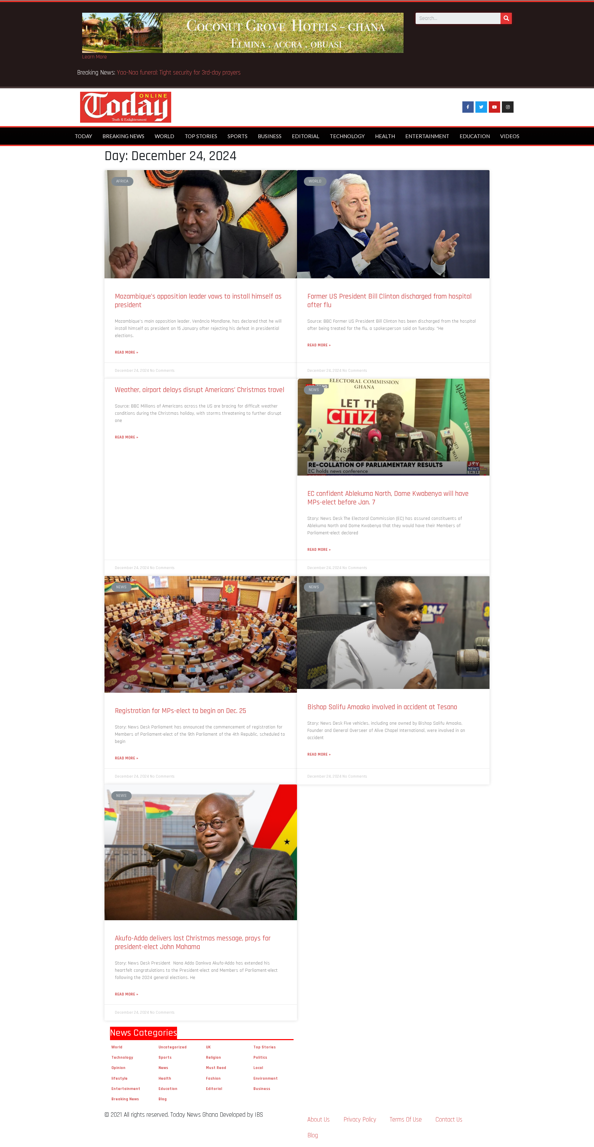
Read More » (126, 352)
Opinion (118, 1067)
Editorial (305, 136)
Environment (265, 1078)
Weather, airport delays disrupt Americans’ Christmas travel (199, 389)
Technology (347, 136)
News (163, 1067)
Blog (162, 1099)
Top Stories (201, 136)
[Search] (506, 18)
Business (270, 136)
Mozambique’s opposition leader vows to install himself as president (198, 301)
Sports (238, 136)
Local (258, 1067)
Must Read (216, 1067)
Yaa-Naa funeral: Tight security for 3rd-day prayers (179, 73)
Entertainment (427, 136)
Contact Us (449, 1120)
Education (475, 136)
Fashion (213, 1078)
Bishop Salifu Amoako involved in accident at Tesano (382, 707)
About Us (318, 1120)
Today (83, 136)
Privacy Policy (359, 1120)
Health (385, 136)
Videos (509, 136)
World (164, 136)
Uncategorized (172, 1047)
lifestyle (119, 1078)
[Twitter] (481, 107)
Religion (213, 1057)
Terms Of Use (406, 1120)
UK (208, 1047)
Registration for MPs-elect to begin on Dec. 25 (180, 710)
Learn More (94, 56)
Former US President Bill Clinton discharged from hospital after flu (389, 301)
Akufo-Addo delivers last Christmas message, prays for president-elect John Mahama (193, 942)
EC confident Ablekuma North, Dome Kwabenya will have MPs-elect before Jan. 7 (388, 498)
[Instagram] (508, 107)
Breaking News (123, 136)
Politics (260, 1057)
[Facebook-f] (468, 107)
